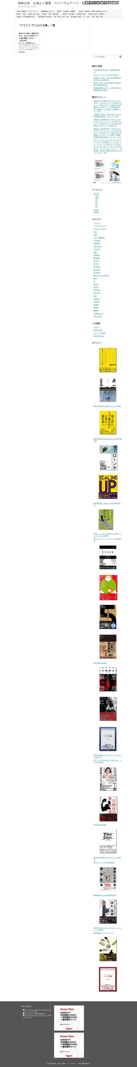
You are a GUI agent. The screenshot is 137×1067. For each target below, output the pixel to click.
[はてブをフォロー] (98, 2)
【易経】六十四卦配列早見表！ (26, 17)
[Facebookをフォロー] (90, 2)
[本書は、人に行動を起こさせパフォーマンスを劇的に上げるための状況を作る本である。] (108, 571)
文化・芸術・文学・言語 (61, 17)
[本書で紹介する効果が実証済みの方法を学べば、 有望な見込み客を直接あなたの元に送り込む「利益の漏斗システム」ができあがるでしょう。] (108, 963)
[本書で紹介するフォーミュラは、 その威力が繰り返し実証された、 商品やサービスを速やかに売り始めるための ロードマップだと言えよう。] (108, 471)
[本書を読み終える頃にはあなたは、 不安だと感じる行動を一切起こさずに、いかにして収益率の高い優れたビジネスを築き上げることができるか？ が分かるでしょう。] (105, 895)
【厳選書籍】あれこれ (47, 11)
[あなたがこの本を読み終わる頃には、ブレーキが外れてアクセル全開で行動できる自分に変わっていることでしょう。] (108, 441)
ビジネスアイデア (100, 226)
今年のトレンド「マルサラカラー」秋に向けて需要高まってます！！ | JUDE (108, 124)
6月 (96, 204)
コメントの (100, 333)
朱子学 (96, 264)
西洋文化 (97, 293)
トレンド (97, 223)
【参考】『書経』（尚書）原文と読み (28, 14)
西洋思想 (97, 290)
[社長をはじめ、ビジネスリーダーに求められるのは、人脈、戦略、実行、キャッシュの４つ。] (108, 501)
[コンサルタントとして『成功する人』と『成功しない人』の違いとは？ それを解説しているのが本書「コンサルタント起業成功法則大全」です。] (34, 1013)
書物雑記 (97, 255)
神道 (95, 278)
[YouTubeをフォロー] (109, 2)
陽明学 (96, 308)
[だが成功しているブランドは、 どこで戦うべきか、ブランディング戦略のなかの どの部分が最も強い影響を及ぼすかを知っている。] (108, 855)
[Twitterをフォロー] (86, 2)
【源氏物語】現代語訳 (45, 17)
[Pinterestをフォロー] (105, 2)
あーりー (112, 116)
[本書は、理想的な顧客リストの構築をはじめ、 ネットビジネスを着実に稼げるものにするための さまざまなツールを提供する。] (106, 531)
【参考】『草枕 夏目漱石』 (51, 14)
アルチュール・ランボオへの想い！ (106, 75)
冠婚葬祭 (97, 243)
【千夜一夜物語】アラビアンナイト (27, 11)
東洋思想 (97, 273)
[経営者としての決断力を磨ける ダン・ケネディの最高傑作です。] (108, 752)
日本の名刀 (98, 246)
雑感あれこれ (31, 43)
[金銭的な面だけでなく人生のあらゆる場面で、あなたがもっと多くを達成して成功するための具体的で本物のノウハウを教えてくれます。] (100, 663)
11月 (96, 196)
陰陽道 (96, 305)
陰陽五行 (97, 299)
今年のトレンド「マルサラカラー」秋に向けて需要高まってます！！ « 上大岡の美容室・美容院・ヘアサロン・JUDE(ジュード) (108, 107)
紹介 (88, 17)
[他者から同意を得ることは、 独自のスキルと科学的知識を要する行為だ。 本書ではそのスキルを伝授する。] (108, 693)
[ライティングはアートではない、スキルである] (108, 541)
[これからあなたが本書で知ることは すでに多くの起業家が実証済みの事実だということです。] (100, 825)
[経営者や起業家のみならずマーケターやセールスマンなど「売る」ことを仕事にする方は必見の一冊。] (108, 892)
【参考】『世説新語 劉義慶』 (66, 11)
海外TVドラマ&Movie (101, 275)
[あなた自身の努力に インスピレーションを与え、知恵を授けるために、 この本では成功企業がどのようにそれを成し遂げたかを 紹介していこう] (108, 757)
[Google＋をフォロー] (94, 2)
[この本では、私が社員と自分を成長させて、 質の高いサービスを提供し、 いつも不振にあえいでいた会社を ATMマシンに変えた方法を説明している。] (108, 860)
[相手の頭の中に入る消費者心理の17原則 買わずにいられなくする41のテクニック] (108, 403)
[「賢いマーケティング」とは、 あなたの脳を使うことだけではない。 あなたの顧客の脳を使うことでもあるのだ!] (108, 374)
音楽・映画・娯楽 (97, 17)
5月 (96, 206)
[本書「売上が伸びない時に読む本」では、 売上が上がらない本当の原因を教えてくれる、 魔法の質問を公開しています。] (108, 436)
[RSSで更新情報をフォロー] (117, 2)
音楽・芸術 (98, 316)
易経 (95, 252)
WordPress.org (99, 336)
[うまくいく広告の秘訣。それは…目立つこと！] (108, 762)
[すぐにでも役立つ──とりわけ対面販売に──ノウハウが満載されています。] (104, 862)
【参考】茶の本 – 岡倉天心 (96, 14)
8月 (96, 200)
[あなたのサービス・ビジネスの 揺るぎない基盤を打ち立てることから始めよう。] (108, 930)
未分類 (96, 261)
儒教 (95, 235)
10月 (97, 198)
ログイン (97, 327)
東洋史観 (97, 267)
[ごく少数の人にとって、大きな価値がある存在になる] (103, 933)
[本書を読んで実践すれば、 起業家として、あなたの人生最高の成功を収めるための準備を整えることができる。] (108, 723)
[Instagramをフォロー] (101, 2)
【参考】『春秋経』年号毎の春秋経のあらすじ (93, 11)
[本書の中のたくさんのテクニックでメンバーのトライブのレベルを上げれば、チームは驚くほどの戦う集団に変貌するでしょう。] (108, 630)
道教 (95, 296)
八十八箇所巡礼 (99, 238)
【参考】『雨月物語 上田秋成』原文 (74, 14)
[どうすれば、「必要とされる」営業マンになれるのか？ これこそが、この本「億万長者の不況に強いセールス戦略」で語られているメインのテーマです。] (108, 993)
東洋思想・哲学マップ (78, 17)
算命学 (96, 284)
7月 (96, 202)
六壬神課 (97, 240)
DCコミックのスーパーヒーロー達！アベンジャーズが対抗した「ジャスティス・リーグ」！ (108, 142)
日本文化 (97, 249)
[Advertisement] (107, 37)
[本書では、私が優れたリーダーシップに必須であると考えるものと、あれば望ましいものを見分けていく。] (107, 406)
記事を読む (22, 52)
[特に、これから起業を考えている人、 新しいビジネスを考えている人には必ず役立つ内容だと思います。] (108, 792)
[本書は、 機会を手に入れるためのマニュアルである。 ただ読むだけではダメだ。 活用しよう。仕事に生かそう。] (108, 601)
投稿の (98, 330)
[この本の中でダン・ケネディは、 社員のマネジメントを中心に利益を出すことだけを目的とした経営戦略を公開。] (108, 660)
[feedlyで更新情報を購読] (113, 2)
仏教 (95, 232)
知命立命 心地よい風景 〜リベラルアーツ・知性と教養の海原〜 (63, 3)
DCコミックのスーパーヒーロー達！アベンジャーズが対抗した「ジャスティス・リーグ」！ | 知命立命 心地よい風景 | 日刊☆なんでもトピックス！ (108, 148)
